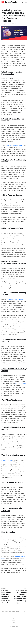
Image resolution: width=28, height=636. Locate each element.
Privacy (14, 620)
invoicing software (20, 383)
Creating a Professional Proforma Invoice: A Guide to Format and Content (6, 596)
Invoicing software (6, 460)
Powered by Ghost (14, 626)
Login (14, 616)
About (14, 622)
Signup (14, 618)
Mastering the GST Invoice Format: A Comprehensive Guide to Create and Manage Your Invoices (20, 596)
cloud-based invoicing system (14, 299)
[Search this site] (23, 2)
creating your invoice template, (14, 145)
